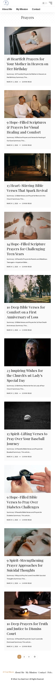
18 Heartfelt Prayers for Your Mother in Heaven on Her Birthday (27, 63)
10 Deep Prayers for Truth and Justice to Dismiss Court (27, 628)
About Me (19, 672)
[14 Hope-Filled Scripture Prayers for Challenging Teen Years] (27, 226)
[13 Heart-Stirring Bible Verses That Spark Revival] (27, 167)
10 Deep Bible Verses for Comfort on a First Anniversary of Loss (26, 312)
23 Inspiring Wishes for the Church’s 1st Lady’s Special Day (25, 375)
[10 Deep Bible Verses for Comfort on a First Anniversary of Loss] (27, 289)
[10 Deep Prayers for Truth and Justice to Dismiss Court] (27, 605)
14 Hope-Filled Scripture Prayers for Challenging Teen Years (26, 248)
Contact (42, 672)
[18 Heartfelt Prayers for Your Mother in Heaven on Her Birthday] (27, 41)
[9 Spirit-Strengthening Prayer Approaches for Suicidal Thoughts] (27, 542)
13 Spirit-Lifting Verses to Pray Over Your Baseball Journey (27, 438)
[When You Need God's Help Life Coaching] (6, 3)
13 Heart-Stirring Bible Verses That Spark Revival (27, 188)
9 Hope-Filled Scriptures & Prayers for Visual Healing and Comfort (26, 127)
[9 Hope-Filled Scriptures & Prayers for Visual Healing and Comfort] (27, 104)
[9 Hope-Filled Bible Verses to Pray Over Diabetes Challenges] (27, 479)
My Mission (31, 672)
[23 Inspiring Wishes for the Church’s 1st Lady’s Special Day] (27, 352)
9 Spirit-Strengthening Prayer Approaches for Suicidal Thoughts (25, 565)
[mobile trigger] (49, 3)
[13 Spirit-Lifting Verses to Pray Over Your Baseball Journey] (27, 415)
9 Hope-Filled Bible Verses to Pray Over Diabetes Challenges (23, 502)
